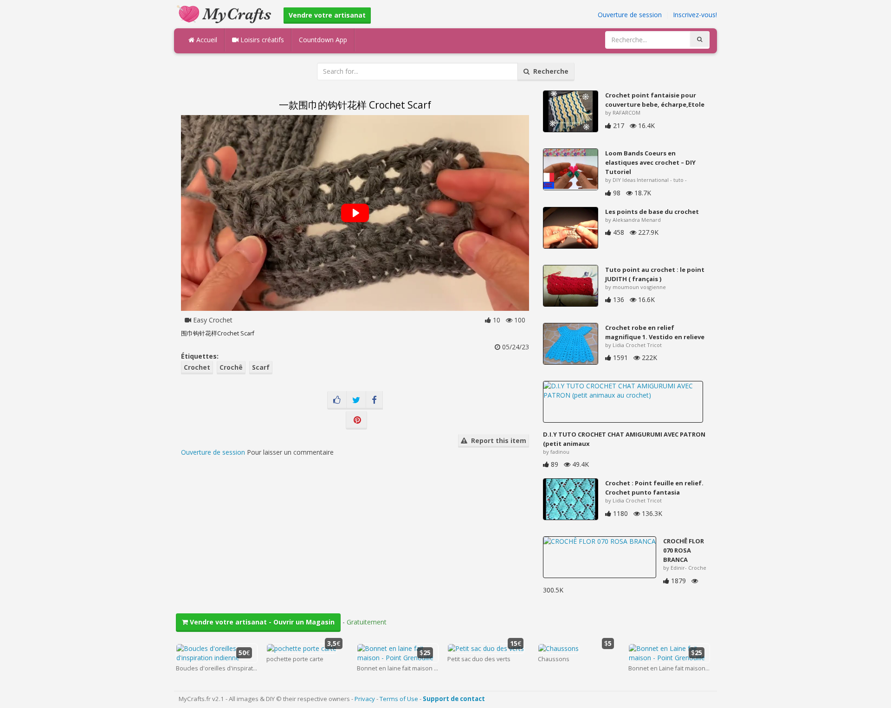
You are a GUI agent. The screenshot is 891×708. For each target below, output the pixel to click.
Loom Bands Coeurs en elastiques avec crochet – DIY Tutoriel (650, 162)
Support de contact (454, 699)
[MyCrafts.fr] (225, 13)
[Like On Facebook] (337, 400)
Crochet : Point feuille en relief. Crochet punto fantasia (654, 487)
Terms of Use (399, 699)
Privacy (365, 699)
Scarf (261, 367)
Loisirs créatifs (261, 39)
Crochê (231, 367)
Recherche (548, 71)
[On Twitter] (356, 400)
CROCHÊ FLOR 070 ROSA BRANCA (683, 550)
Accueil (205, 39)
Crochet (197, 367)
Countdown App (323, 39)
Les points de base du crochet (652, 211)
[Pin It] (356, 420)
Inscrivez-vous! (695, 14)
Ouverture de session (630, 14)
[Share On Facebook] (374, 400)
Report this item (496, 440)
